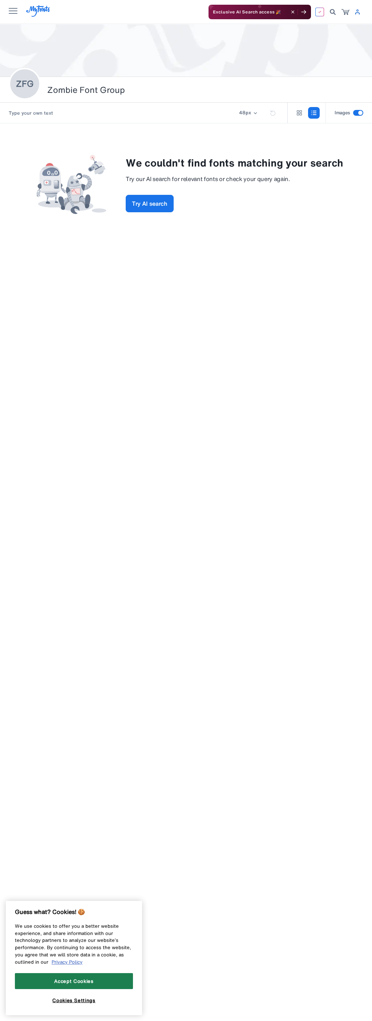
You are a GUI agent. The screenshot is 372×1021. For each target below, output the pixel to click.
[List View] (314, 113)
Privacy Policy (67, 961)
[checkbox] (358, 113)
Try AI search (149, 203)
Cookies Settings (74, 1000)
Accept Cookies (73, 981)
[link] (345, 12)
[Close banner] (293, 12)
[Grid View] (299, 113)
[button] (248, 113)
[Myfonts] (38, 15)
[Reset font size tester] (273, 113)
